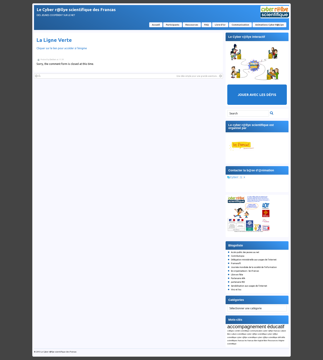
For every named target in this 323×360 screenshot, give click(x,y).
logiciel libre (262, 341)
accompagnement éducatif (255, 326)
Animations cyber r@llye (269, 25)
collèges (230, 331)
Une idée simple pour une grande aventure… (197, 76)
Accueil (156, 25)
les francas (249, 341)
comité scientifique (242, 331)
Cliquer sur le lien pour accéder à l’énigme (62, 48)
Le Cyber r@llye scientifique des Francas (76, 9)
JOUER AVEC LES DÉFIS (257, 95)
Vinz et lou (236, 289)
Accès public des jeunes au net (245, 252)
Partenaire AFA (238, 278)
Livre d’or (220, 25)
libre (256, 341)
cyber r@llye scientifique (257, 334)
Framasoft (236, 263)
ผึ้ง (39, 76)
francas (241, 341)
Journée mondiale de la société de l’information (254, 267)
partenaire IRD (238, 282)
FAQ (206, 25)
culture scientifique (238, 334)
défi (279, 337)
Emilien (53, 59)
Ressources (191, 25)
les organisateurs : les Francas (245, 271)
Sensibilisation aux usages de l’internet (249, 286)
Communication (240, 25)
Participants (172, 25)
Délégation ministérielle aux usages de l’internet (254, 260)
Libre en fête (237, 274)
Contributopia (237, 256)
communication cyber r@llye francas (265, 331)
